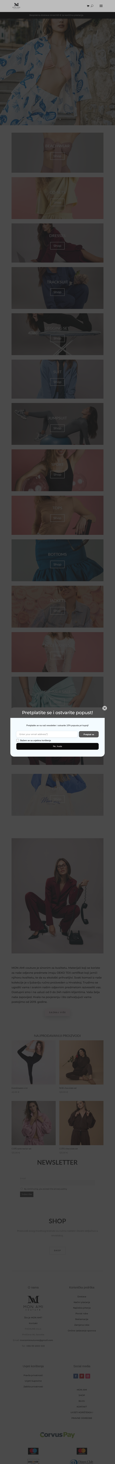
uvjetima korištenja (42, 740)
